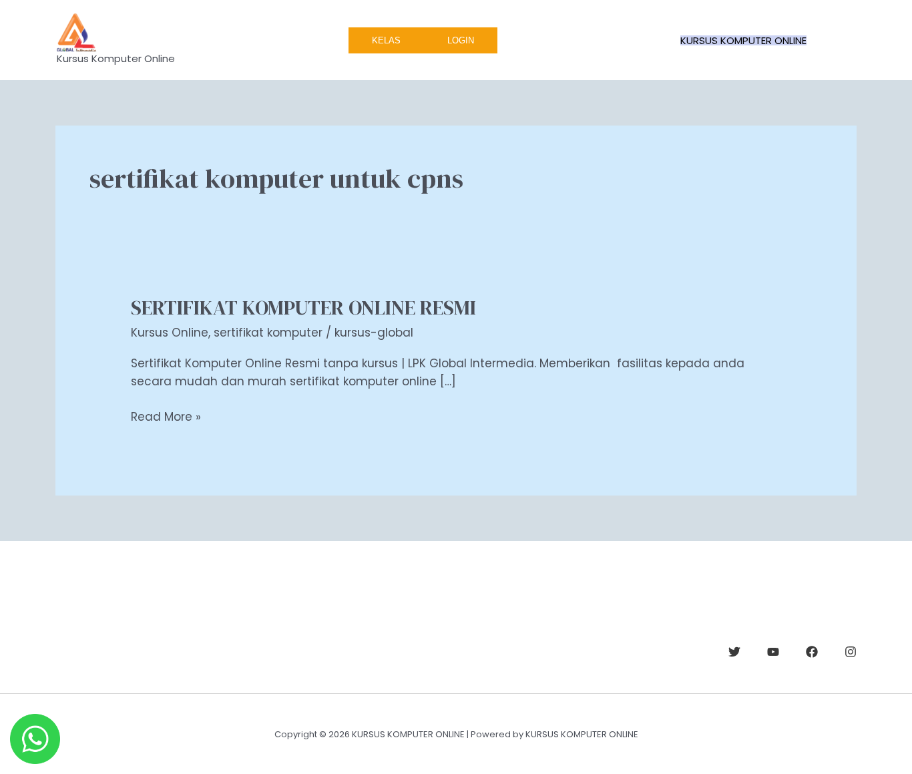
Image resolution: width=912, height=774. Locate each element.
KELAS (386, 40)
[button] (743, 40)
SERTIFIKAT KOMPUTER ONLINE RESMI (303, 307)
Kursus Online (169, 333)
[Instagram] (851, 652)
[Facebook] (812, 652)
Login (460, 40)
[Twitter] (734, 652)
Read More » (166, 416)
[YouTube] (773, 652)
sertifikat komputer (268, 333)
